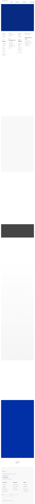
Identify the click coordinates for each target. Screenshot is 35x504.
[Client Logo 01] (17, 462)
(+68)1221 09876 (5, 477)
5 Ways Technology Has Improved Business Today (16, 374)
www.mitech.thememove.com (7, 478)
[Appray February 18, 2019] (17, 372)
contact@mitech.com (5, 475)
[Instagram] (28, 500)
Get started (17, 314)
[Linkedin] (31, 500)
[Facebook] (25, 500)
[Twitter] (22, 500)
